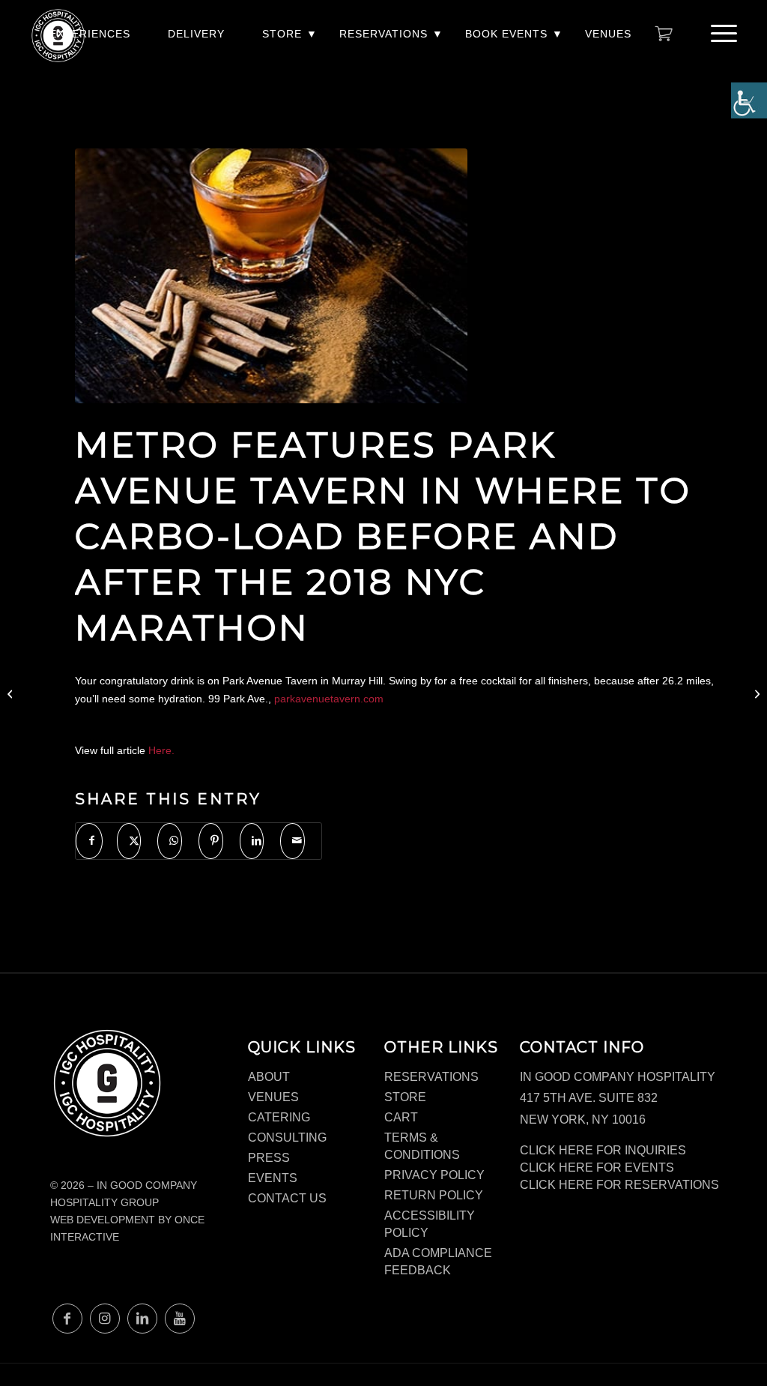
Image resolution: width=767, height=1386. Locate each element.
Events (272, 1178)
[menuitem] (90, 41)
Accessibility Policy (429, 1224)
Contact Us (287, 1198)
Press (269, 1157)
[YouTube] (180, 1318)
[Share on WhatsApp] (169, 840)
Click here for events (597, 1167)
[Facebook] (67, 1318)
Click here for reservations (619, 1184)
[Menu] (719, 33)
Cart (401, 1117)
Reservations (383, 34)
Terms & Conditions (422, 1146)
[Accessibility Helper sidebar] (749, 100)
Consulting (287, 1137)
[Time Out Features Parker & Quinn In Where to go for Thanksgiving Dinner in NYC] (11, 693)
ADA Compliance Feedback (438, 1262)
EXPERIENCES (89, 34)
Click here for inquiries (603, 1150)
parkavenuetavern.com (329, 699)
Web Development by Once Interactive (127, 1228)
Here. (161, 750)
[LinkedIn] (142, 1318)
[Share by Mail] (292, 840)
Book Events (506, 34)
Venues (608, 34)
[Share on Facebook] (89, 840)
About (269, 1076)
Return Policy (433, 1195)
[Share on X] (129, 840)
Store (282, 34)
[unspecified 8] (271, 275)
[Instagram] (105, 1318)
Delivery (196, 34)
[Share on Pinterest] (210, 840)
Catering (279, 1117)
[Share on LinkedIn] (252, 840)
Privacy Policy (434, 1175)
